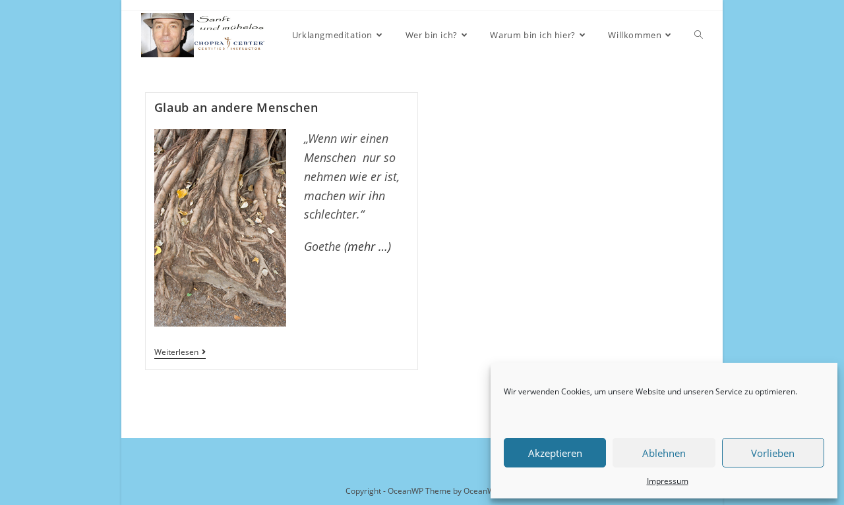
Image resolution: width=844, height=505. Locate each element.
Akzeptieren (555, 453)
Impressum (667, 481)
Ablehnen (664, 453)
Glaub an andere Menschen (236, 107)
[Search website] (698, 35)
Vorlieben (773, 453)
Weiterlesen (180, 353)
